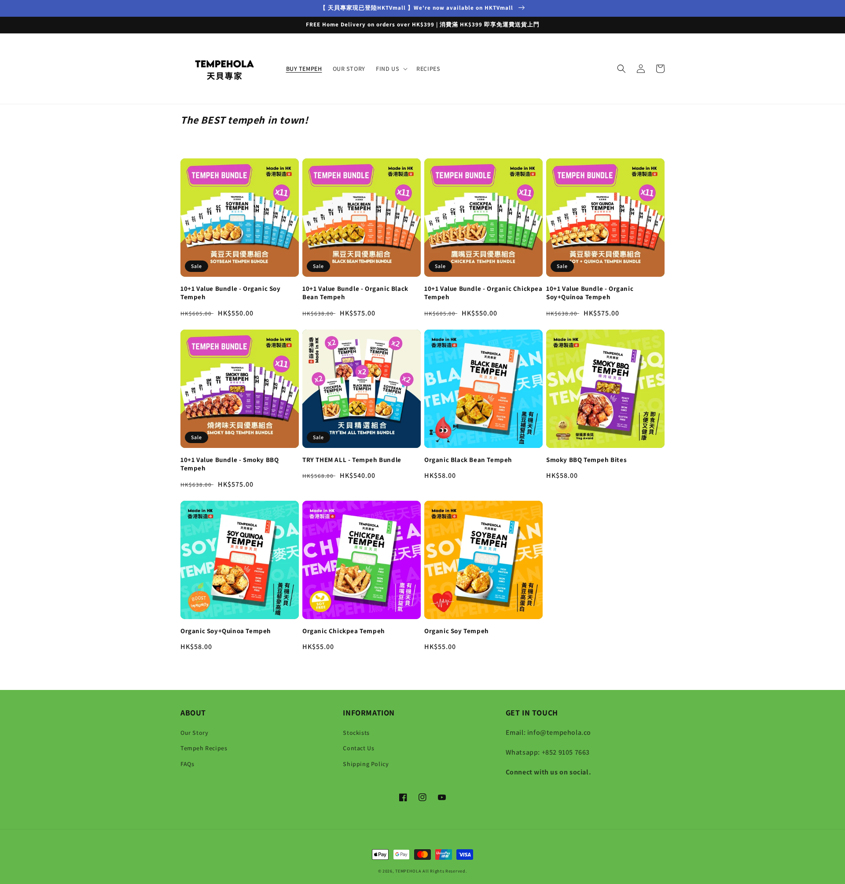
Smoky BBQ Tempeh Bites (586, 459)
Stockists (356, 733)
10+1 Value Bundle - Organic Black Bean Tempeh (355, 292)
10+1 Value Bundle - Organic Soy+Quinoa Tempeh (589, 292)
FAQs (187, 764)
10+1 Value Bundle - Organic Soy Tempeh (230, 292)
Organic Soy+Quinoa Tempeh (225, 631)
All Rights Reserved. (444, 871)
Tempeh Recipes (203, 748)
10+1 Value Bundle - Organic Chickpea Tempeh (483, 292)
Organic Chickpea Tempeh (343, 631)
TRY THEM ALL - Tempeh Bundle (351, 459)
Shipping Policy (366, 764)
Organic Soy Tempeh (456, 631)
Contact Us (358, 748)
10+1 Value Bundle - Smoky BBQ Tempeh (229, 464)
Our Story (194, 733)
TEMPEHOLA (408, 871)
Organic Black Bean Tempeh (468, 459)
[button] (391, 68)
